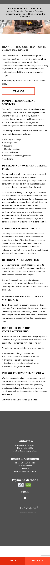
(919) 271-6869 (28, 448)
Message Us (37, 560)
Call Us (12, 560)
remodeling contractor (11, 59)
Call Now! (18, 90)
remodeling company (34, 385)
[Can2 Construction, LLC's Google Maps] (25, 498)
